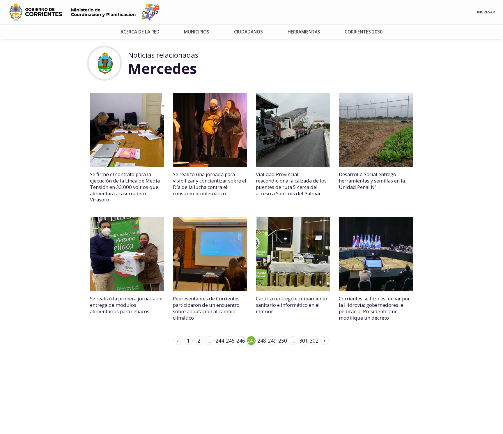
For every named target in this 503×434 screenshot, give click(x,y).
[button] (140, 31)
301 (303, 340)
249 (272, 340)
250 (282, 340)
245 (230, 340)
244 (219, 340)
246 (240, 340)
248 (261, 340)
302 (314, 340)
